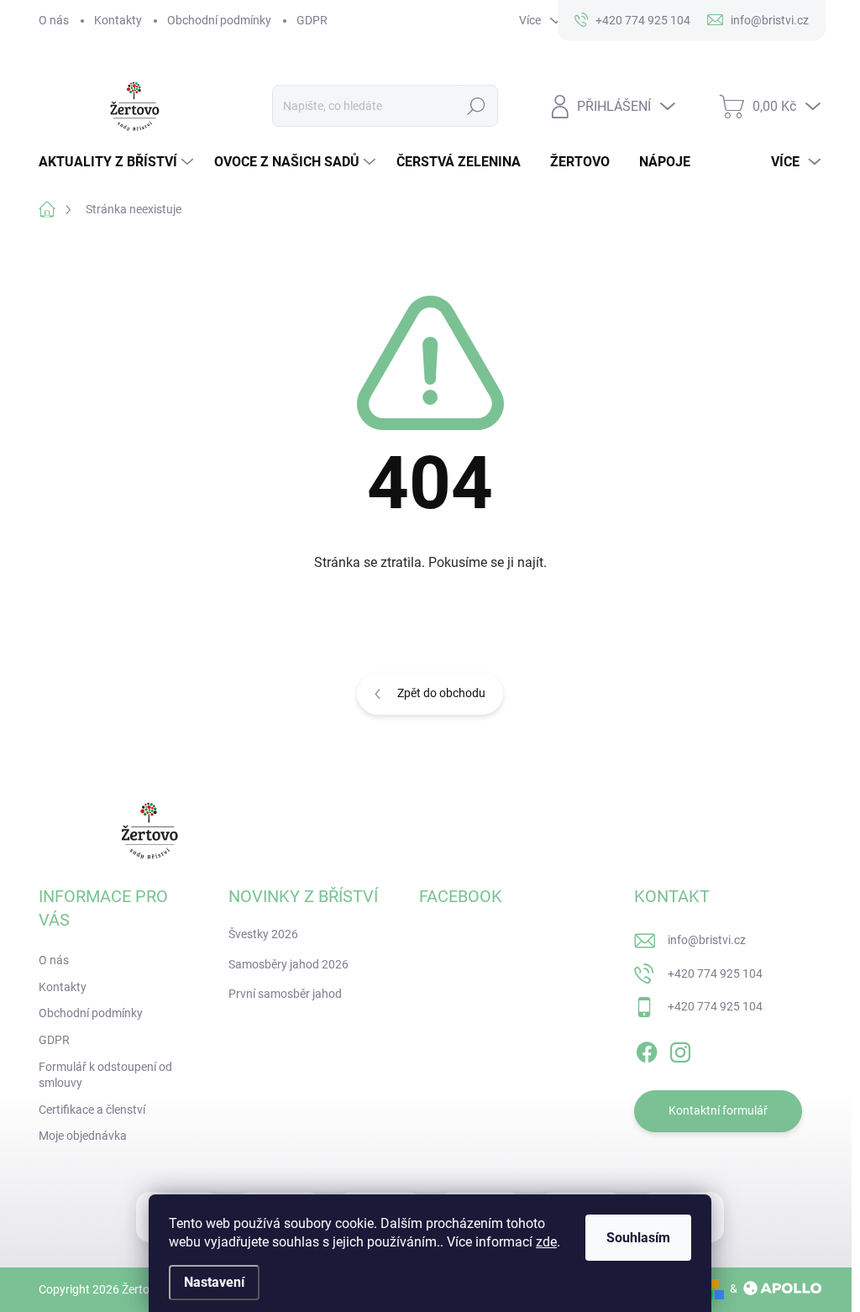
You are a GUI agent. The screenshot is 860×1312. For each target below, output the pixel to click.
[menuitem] (118, 162)
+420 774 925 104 (715, 973)
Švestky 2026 (263, 934)
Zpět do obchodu (441, 693)
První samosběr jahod (285, 993)
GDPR (312, 20)
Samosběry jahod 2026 (288, 964)
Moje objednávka (83, 1135)
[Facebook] (646, 1049)
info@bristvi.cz (707, 940)
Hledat (476, 106)
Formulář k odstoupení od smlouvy (105, 1075)
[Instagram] (680, 1049)
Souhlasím (638, 1238)
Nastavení (214, 1282)
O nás (54, 20)
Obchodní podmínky (219, 20)
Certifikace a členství (92, 1109)
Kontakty (118, 20)
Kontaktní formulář (718, 1110)
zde (546, 1242)
